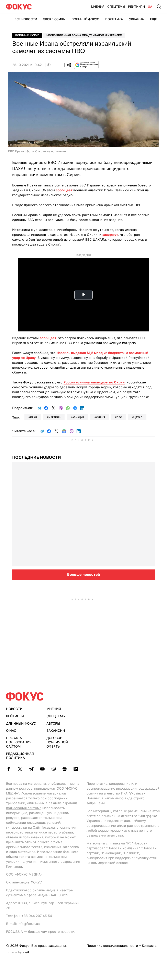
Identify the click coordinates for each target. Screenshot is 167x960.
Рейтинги (136, 6)
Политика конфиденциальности (112, 946)
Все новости (25, 19)
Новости (14, 709)
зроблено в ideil (19, 952)
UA (150, 6)
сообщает (64, 190)
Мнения (97, 6)
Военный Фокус (85, 19)
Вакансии (55, 730)
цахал (138, 417)
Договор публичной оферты (57, 742)
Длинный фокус (21, 723)
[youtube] (42, 769)
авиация (78, 417)
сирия (100, 417)
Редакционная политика (20, 756)
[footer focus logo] (25, 696)
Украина (136, 19)
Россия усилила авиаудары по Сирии (94, 382)
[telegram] (31, 769)
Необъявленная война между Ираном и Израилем (84, 35)
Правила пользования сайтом (19, 742)
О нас (11, 730)
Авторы (53, 723)
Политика (114, 19)
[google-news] (64, 769)
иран (33, 417)
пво (119, 417)
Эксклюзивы (54, 19)
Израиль (54, 417)
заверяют (110, 235)
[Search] (158, 6)
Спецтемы (116, 6)
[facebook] (8, 769)
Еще (153, 19)
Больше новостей (83, 574)
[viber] (53, 769)
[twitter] (19, 769)
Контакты (149, 946)
